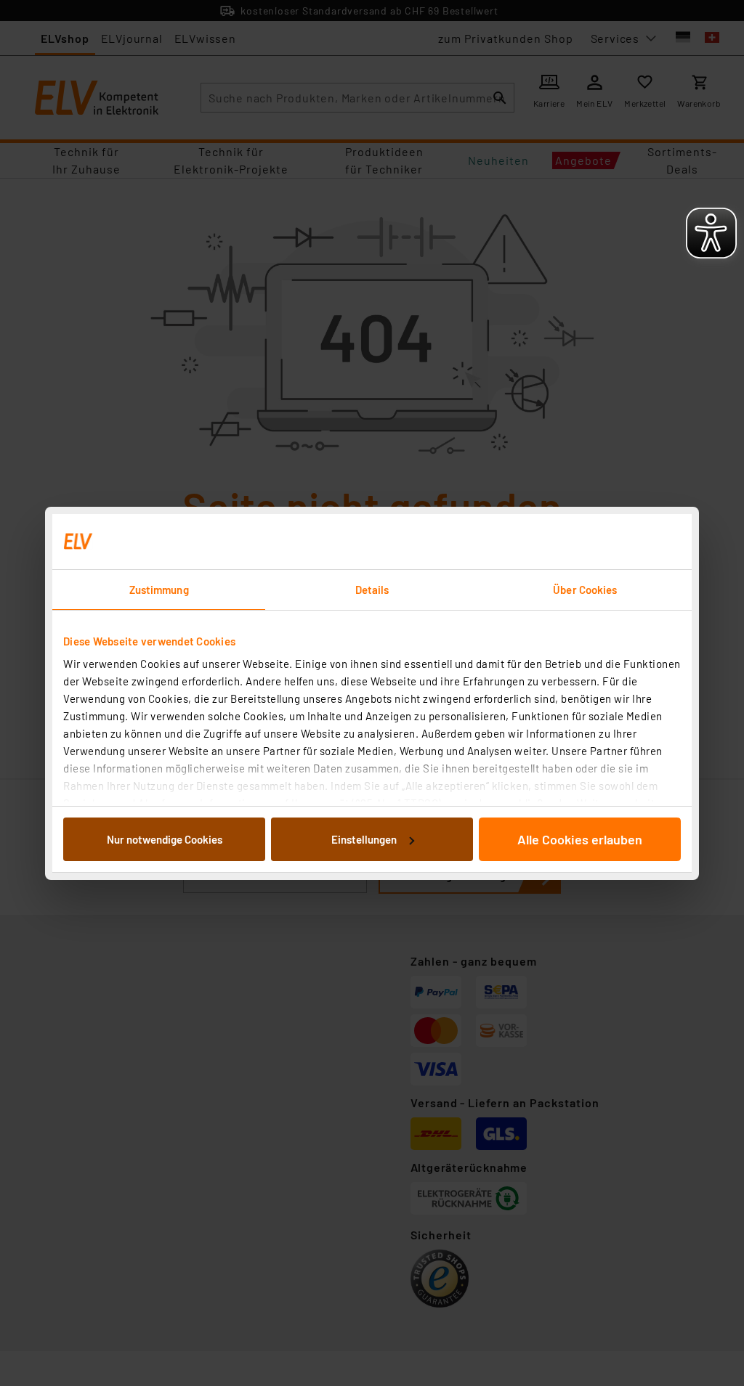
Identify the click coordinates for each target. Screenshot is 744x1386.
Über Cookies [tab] (585, 589)
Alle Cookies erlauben (579, 839)
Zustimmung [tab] (159, 589)
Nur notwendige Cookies (164, 839)
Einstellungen (364, 839)
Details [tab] (372, 589)
